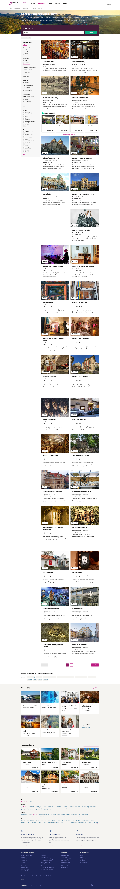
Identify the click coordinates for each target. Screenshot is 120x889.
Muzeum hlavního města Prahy (83, 194)
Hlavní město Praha (67, 806)
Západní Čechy (39, 806)
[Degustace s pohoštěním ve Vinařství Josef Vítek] (89, 697)
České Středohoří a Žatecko (27, 809)
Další (95, 665)
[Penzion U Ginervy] (30, 754)
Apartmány (82, 860)
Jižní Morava (31, 806)
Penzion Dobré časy (66, 762)
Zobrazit (91, 32)
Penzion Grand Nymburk (88, 785)
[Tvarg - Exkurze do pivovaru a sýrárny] (70, 697)
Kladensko (46, 679)
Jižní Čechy (59, 806)
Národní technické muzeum (81, 491)
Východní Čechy (38, 808)
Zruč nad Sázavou (30, 820)
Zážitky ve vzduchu (86, 727)
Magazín (57, 3)
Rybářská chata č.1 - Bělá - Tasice (48, 785)
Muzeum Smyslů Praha (80, 98)
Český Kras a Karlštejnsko (62, 677)
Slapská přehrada (78, 677)
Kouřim (37, 820)
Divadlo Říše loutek (79, 419)
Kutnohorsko (46, 677)
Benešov (57, 822)
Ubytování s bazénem (65, 862)
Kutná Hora (43, 820)
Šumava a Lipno (76, 806)
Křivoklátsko (39, 677)
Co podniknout (42, 3)
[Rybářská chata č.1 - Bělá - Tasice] (50, 777)
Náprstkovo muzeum (50, 419)
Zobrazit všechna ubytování (69, 134)
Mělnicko (72, 816)
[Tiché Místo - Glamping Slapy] (70, 777)
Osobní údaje (35, 875)
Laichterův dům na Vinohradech (83, 266)
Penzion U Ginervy (27, 762)
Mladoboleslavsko (91, 677)
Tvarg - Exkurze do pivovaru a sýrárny (69, 705)
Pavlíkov (23, 822)
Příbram (28, 822)
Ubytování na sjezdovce (66, 864)
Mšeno (49, 820)
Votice (72, 822)
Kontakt (65, 3)
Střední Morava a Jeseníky (49, 806)
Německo (32, 801)
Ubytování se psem (65, 860)
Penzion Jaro (26, 785)
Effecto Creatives (95, 885)
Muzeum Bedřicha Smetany (52, 491)
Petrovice (96, 822)
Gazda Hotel (74, 125)
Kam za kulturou (48, 673)
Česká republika (25, 8)
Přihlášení (48, 875)
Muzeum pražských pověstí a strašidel (53, 645)
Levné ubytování (64, 867)
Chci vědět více (24, 846)
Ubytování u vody (64, 865)
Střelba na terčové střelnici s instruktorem (69, 730)
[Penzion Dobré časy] (70, 754)
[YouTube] (41, 885)
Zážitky (50, 3)
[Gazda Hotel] (77, 119)
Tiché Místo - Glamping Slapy (69, 785)
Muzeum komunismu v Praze (82, 158)
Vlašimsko (77, 816)
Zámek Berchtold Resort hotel (49, 762)
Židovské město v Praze (80, 455)
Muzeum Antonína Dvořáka (81, 376)
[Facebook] (31, 885)
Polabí (85, 677)
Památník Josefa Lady (50, 98)
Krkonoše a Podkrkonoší (81, 808)
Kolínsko (40, 679)
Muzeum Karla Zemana (51, 608)
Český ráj (45, 808)
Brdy (34, 677)
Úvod (11, 8)
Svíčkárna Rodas (48, 62)
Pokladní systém (24, 881)
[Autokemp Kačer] (48, 119)
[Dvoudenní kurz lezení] (50, 721)
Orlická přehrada (40, 816)
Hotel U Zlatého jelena (62, 125)
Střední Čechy (33, 8)
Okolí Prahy (40, 8)
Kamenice (90, 822)
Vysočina (84, 806)
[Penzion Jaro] (30, 777)
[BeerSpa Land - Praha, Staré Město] (30, 721)
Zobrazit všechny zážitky (92, 688)
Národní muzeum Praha (51, 158)
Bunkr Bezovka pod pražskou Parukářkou (53, 528)
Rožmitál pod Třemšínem (80, 822)
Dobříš (44, 822)
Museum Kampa (48, 572)
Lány (49, 822)
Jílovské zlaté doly (78, 62)
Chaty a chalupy (83, 859)
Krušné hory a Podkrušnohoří (68, 808)
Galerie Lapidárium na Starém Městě (53, 339)
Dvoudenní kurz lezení (47, 730)
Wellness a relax (64, 857)
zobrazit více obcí (94, 824)
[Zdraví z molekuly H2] (50, 697)
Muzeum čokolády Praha (80, 338)
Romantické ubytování (65, 859)
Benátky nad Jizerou (56, 820)
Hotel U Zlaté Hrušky (90, 125)
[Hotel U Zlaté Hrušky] (91, 119)
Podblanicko (65, 816)
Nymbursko (53, 816)
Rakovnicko (83, 816)
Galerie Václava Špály (79, 302)
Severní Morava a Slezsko (54, 808)
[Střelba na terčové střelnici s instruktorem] (70, 721)
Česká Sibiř (30, 679)
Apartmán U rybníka (86, 762)
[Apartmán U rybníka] (89, 754)
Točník (73, 820)
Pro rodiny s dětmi (65, 855)
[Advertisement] (30, 179)
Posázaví (29, 677)
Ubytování (32, 3)
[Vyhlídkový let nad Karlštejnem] (30, 697)
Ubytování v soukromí (85, 864)
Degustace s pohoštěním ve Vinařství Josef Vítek (88, 705)
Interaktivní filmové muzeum (53, 266)
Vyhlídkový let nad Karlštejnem (30, 705)
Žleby (52, 822)
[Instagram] (36, 885)
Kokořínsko (71, 677)
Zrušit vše (25, 44)
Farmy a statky (83, 862)
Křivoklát (78, 820)
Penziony (82, 857)
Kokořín (68, 820)
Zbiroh (62, 822)
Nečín (63, 820)
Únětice (39, 822)
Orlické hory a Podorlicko (49, 809)
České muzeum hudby (79, 645)
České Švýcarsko (91, 808)
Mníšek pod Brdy (85, 820)
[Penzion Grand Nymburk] (89, 777)
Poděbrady (34, 822)
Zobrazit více (85, 22)
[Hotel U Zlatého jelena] (62, 119)
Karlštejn (23, 820)
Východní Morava (38, 809)
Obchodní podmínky (25, 875)
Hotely (81, 855)
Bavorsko (43, 870)
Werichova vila (77, 572)
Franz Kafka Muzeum (79, 528)
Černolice (67, 822)
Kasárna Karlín (48, 302)
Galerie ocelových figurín (81, 230)
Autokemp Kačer (46, 125)
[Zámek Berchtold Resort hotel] (50, 754)
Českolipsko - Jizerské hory (27, 808)
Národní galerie (77, 608)
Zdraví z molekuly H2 (47, 705)
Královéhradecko (91, 806)
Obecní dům (47, 194)
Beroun (92, 820)
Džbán (35, 679)
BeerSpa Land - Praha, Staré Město (29, 730)
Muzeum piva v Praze (50, 376)
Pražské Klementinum (50, 455)
